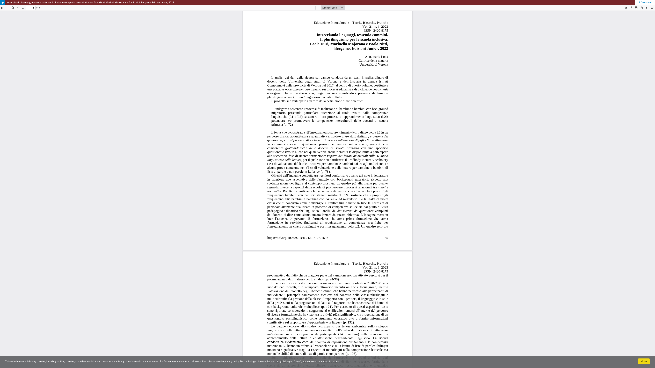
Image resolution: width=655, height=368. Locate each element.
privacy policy (231, 361)
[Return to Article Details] (2, 2)
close (644, 361)
